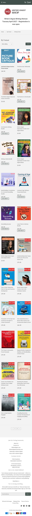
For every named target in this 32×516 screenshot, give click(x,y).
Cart (28, 2)
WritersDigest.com (16, 447)
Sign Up (28, 494)
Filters (28, 43)
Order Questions (16, 459)
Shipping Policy (16, 501)
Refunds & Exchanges (7, 501)
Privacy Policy (15, 503)
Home (2, 31)
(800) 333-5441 (16, 467)
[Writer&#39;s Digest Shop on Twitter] (21, 506)
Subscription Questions (16, 461)
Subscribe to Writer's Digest (16, 451)
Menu (4, 2)
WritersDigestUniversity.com (16, 449)
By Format (9, 31)
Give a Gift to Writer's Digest (16, 453)
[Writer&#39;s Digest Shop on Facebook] (24, 506)
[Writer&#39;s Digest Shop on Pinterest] (26, 506)
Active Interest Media (17, 510)
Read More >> (16, 481)
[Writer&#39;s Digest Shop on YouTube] (29, 506)
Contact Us (16, 445)
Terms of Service (25, 501)
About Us (16, 443)
